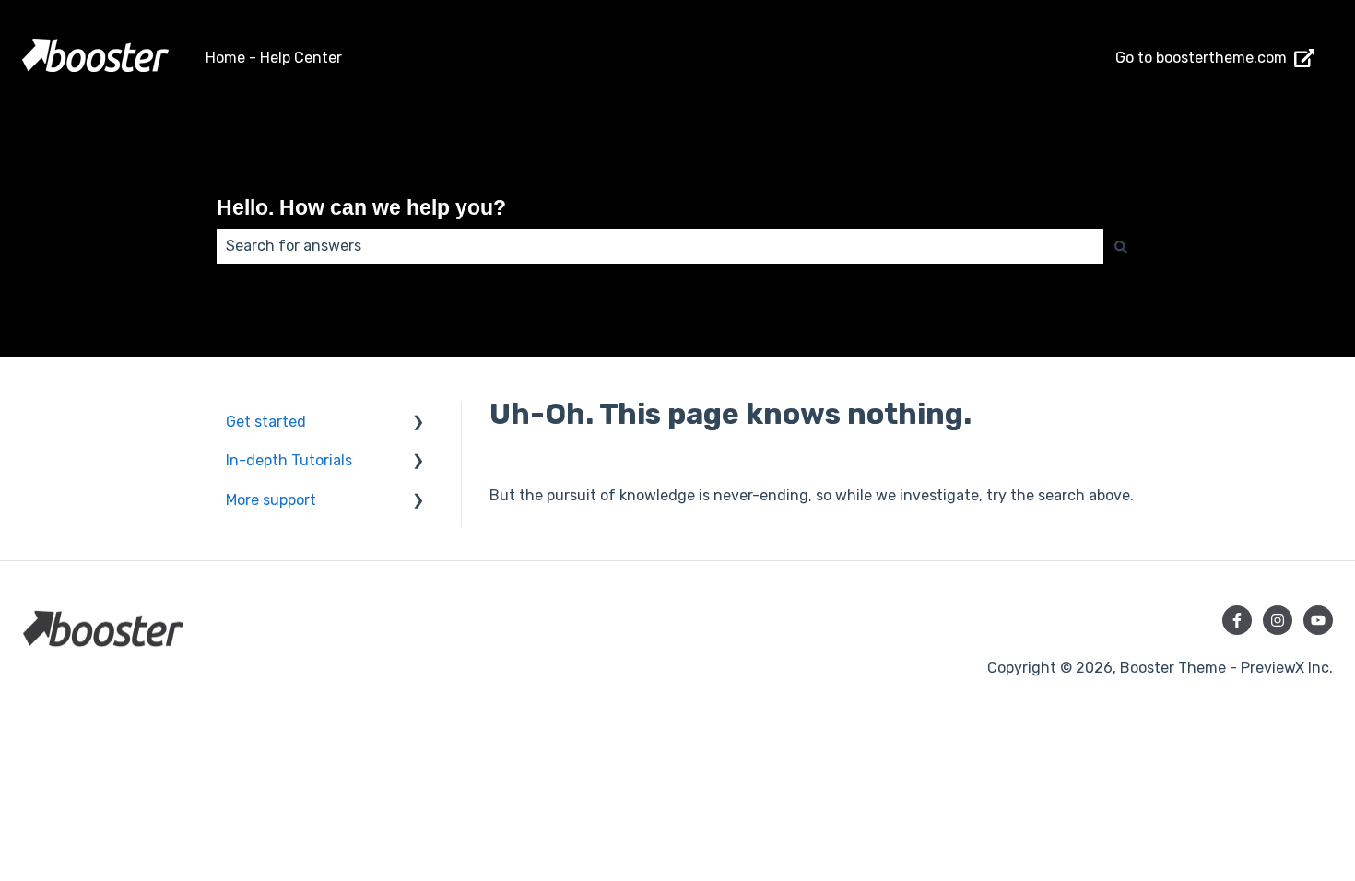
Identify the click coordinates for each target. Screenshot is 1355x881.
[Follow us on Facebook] (1237, 620)
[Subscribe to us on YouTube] (1318, 620)
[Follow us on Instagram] (1277, 620)
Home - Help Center (274, 57)
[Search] (1120, 246)
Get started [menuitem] (266, 421)
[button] (418, 423)
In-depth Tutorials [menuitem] (289, 460)
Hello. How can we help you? (361, 207)
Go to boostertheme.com (1201, 57)
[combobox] (660, 246)
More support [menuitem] (271, 500)
